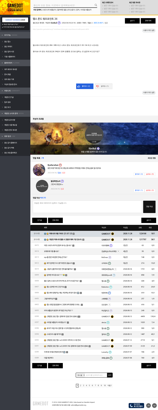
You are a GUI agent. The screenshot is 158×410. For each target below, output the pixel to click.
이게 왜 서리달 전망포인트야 (53, 352)
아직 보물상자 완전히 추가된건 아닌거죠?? (58, 311)
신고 (106, 23)
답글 (59, 173)
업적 (77, 10)
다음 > (110, 386)
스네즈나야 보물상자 (49, 10)
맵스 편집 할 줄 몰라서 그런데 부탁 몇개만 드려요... (63, 305)
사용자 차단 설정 (148, 30)
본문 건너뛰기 (98, 23)
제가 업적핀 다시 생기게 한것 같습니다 (59, 263)
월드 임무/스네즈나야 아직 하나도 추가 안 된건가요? (61, 281)
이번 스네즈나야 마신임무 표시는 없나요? (58, 245)
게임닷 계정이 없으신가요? (10, 24)
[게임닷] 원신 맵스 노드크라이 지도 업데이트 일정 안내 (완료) (67, 346)
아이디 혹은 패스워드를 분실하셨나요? (14, 27)
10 (105, 386)
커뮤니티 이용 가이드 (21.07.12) (60, 234)
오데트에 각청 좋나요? (51, 251)
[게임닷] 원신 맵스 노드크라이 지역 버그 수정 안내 (63, 340)
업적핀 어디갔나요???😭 (56, 275)
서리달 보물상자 (86, 10)
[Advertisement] (94, 38)
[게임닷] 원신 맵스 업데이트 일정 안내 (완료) (62, 316)
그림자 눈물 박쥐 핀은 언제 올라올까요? (60, 269)
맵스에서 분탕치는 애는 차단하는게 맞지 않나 (62, 293)
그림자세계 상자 (49, 299)
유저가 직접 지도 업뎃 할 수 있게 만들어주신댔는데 (63, 328)
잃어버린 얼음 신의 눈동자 (66, 10)
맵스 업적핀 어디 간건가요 (55, 287)
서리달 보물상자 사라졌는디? (57, 322)
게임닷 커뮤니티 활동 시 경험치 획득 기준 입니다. (65, 240)
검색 (109, 375)
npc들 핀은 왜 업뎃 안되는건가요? (56, 257)
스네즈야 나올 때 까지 (54, 334)
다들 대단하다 (48, 358)
